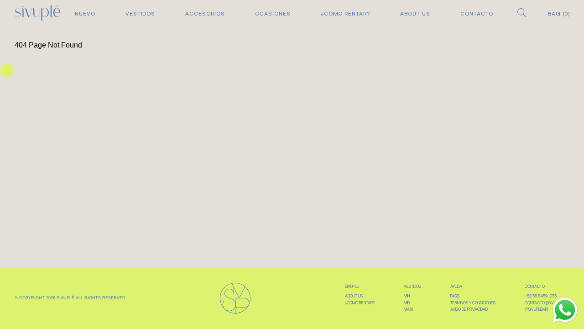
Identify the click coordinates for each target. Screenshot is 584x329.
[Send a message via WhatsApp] (565, 310)
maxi (408, 309)
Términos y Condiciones (472, 303)
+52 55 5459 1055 (541, 296)
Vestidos (140, 14)
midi (407, 303)
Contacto (476, 14)
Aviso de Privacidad (469, 309)
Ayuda (456, 286)
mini (407, 296)
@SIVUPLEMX (536, 309)
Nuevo (85, 14)
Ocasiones (273, 14)
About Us (415, 14)
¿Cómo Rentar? (345, 14)
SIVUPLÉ (352, 286)
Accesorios (205, 14)
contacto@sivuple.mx (547, 303)
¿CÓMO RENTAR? (360, 303)
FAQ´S (454, 296)
